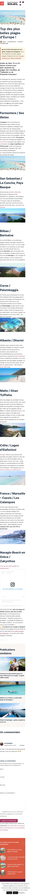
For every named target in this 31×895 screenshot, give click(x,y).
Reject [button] (15, 892)
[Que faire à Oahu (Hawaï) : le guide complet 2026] (3, 865)
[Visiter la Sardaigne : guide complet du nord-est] (12, 710)
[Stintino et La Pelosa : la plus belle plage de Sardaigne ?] (12, 688)
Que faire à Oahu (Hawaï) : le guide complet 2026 (15, 865)
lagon (4, 454)
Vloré (1, 367)
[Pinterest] (20, 5)
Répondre (22, 745)
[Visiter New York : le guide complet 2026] (3, 873)
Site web (2, 785)
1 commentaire (4, 43)
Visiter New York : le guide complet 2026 (14, 872)
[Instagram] (23, 2)
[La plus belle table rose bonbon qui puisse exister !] (3, 858)
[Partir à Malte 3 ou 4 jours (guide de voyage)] (3, 850)
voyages (20, 41)
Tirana (8, 367)
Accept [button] (9, 892)
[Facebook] (20, 2)
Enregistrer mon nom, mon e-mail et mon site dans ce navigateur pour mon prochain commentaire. (11, 814)
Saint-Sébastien (16, 192)
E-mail (2, 777)
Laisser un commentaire (9, 820)
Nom (2, 769)
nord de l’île (3, 142)
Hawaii (19, 411)
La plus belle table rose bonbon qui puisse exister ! (16, 858)
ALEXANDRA (8, 743)
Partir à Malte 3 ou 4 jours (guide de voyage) (14, 850)
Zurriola (2, 207)
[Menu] (2, 3)
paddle (21, 203)
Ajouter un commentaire (7, 793)
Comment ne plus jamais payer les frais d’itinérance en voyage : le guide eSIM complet (12, 675)
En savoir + (21, 892)
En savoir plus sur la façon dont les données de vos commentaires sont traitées (12, 828)
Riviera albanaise (19, 356)
